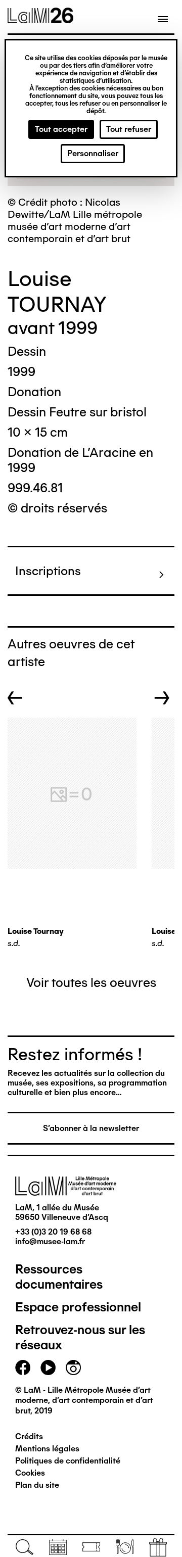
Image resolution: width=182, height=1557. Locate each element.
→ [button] (162, 698)
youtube (48, 1367)
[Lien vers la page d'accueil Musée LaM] (40, 20)
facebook (22, 1367)
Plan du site (37, 1485)
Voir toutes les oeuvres (91, 982)
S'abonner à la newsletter (91, 1128)
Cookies (30, 1473)
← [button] (15, 698)
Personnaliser (92, 153)
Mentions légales (47, 1448)
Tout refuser (128, 129)
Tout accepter (61, 129)
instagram (73, 1367)
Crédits (29, 1436)
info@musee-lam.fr (50, 1241)
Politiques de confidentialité (67, 1461)
